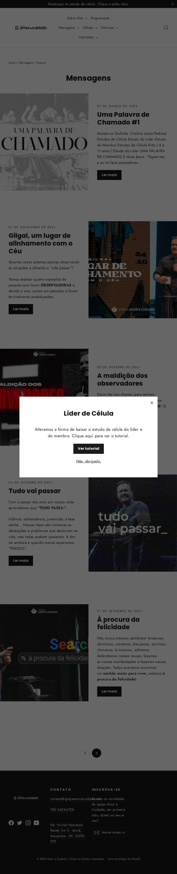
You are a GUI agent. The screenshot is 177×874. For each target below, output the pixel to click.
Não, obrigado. (88, 461)
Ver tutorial (88, 448)
